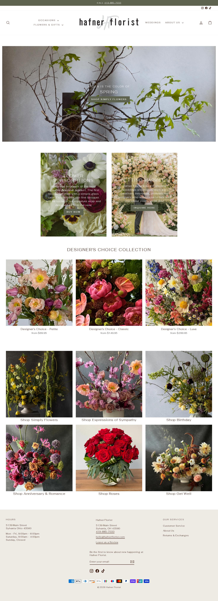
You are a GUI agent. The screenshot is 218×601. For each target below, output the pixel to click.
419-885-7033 (105, 531)
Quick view (39, 322)
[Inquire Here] (144, 194)
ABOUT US (173, 22)
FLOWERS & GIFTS (47, 24)
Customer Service (174, 525)
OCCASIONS (47, 20)
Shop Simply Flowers (109, 99)
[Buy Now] (73, 194)
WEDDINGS (153, 22)
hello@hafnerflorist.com (110, 537)
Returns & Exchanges (176, 535)
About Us (168, 530)
